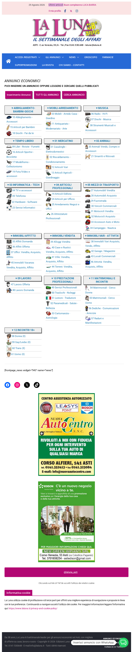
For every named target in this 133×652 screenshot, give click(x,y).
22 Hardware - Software (24, 202)
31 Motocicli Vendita (102, 211)
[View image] (66, 521)
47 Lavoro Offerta (20, 284)
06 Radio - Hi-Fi (99, 113)
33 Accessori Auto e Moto (105, 222)
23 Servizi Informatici (23, 207)
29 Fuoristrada (98, 200)
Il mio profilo (55, 11)
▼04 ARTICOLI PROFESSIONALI (62, 186)
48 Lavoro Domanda (23, 290)
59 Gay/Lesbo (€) (21, 342)
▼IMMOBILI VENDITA (62, 235)
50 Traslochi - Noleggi (63, 292)
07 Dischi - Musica (101, 119)
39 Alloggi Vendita (60, 241)
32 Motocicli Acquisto (103, 216)
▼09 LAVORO (23, 278)
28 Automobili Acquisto (104, 195)
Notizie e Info (113, 643)
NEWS (72, 57)
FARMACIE (107, 57)
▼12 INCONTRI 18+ (23, 330)
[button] (38, 57)
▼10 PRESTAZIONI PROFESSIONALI (62, 280)
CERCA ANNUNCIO (74, 94)
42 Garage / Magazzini (103, 251)
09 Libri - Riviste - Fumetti (26, 146)
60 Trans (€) (18, 348)
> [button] (90, 433)
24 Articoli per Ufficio (63, 199)
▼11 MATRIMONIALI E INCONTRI (101, 280)
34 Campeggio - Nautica (103, 228)
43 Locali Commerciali (103, 256)
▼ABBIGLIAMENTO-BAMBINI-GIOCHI (23, 110)
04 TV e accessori (22, 190)
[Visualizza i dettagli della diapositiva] (66, 428)
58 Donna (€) (18, 336)
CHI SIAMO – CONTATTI (71, 65)
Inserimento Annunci (19, 94)
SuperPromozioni (26, 65)
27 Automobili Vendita (103, 190)
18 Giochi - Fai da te (23, 133)
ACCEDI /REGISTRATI (26, 57)
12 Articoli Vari (60, 167)
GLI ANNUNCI (53, 57)
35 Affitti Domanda (22, 241)
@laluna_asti (71, 572)
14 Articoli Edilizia (61, 193)
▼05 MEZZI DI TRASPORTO (102, 184)
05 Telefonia (19, 196)
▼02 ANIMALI (102, 140)
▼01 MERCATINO (62, 140)
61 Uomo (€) (18, 354)
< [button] (42, 433)
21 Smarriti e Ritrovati (103, 156)
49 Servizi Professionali (64, 287)
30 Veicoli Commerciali (104, 206)
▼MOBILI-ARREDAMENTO (62, 108)
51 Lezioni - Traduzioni (64, 297)
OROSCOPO (90, 57)
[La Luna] (8, 61)
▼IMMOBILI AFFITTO (23, 235)
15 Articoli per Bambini (22, 127)
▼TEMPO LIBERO (23, 140)
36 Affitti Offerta (21, 246)
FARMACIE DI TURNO (113, 647)
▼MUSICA (102, 108)
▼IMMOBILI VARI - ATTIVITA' (102, 235)
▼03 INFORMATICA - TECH (23, 184)
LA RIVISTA (48, 65)
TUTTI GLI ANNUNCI (47, 94)
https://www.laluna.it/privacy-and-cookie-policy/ (33, 608)
